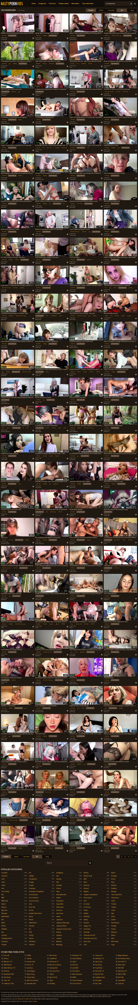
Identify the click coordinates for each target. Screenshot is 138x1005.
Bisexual (4, 913)
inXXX (36, 627)
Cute (30, 904)
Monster (86, 885)
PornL (105, 543)
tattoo (115, 287)
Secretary (87, 929)
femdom (117, 315)
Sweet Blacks (76, 958)
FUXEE (29, 955)
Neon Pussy (31, 974)
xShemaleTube (74, 123)
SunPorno (72, 711)
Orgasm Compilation (90, 895)
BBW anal (5, 901)
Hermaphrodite (61, 895)
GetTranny (72, 459)
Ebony (31, 916)
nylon (59, 428)
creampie (83, 63)
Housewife (60, 901)
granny (51, 456)
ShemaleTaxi (107, 95)
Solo (85, 945)
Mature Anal (88, 876)
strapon (129, 315)
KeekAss (3, 67)
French (31, 938)
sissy (64, 428)
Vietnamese (115, 923)
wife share (125, 91)
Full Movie (32, 941)
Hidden (58, 898)
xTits (71, 151)
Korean (58, 932)
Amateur (4, 876)
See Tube (98, 983)
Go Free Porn (76, 983)
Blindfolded (5, 916)
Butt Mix (121, 977)
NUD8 (74, 977)
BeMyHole (72, 263)
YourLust (37, 375)
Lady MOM (121, 980)
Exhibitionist (33, 923)
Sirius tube (121, 965)
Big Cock (4, 910)
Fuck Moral (98, 968)
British (4, 926)
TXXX (36, 403)
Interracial (59, 913)
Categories (42, 3)
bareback (88, 259)
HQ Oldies (98, 980)
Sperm (113, 873)
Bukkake (4, 929)
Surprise (114, 885)
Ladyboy (59, 935)
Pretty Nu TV (99, 971)
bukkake (121, 708)
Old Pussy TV (122, 971)
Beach (4, 904)
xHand (71, 375)
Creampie (32, 888)
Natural (86, 888)
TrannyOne (4, 39)
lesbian (17, 259)
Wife (112, 938)
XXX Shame (8, 965)
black (3, 428)
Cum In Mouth (33, 898)
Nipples (86, 891)
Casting (4, 935)
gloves (57, 624)
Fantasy (31, 926)
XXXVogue (38, 683)
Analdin (37, 67)
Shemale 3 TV (77, 955)
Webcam (114, 932)
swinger (44, 63)
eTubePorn (53, 958)
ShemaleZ (107, 123)
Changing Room (7, 938)
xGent (74, 962)
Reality (86, 913)
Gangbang (59, 873)
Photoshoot (88, 898)
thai (64, 203)
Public (86, 910)
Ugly (112, 913)
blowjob (38, 63)
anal (46, 512)
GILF (57, 882)
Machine (59, 941)
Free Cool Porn (55, 971)
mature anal (78, 624)
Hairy (58, 891)
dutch (60, 315)
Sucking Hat (53, 968)
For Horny (98, 965)
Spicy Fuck (98, 962)
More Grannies (77, 974)
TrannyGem (38, 123)
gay (10, 63)
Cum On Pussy (34, 901)
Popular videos (64, 3)
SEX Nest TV (99, 958)
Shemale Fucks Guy (90, 938)
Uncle (113, 916)
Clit (30, 873)
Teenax (29, 958)
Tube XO (121, 983)
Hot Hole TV (122, 962)
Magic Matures (123, 955)
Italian (58, 916)
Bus (3, 932)
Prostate (87, 904)
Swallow (114, 888)
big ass (9, 428)
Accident (4, 873)
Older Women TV (9, 968)
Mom (85, 882)
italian (123, 315)
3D (54, 792)
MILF (85, 879)
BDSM (63, 624)
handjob (72, 372)
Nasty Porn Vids (12, 3)
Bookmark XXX (9, 974)
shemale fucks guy (116, 35)
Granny (58, 888)
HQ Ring (52, 983)
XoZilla (105, 291)
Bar (3, 895)
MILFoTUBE (122, 974)
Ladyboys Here (100, 977)
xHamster (3, 207)
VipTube (72, 543)
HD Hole (6, 971)
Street (113, 879)
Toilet (113, 901)
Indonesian (60, 907)
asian (76, 652)
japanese (55, 484)
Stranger (114, 876)
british (60, 512)
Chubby (4, 945)
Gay (57, 876)
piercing (130, 287)
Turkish (113, 907)
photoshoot (117, 540)
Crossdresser (33, 895)
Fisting (31, 935)
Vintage (113, 926)
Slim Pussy (53, 955)
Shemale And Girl (89, 935)
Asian (3, 885)
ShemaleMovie (74, 431)
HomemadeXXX (5, 431)
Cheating (4, 941)
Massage (59, 945)
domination (53, 512)
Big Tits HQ (53, 977)
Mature (86, 873)
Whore (113, 935)
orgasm (51, 624)
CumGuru (30, 968)
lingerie (57, 456)
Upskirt (113, 920)
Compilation (33, 879)
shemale (4, 35)
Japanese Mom (61, 926)
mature (106, 315)
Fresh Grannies (77, 980)
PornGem (3, 95)
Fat (30, 929)
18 (97, 652)
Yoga (113, 945)
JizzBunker (107, 515)
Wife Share (115, 941)
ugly (110, 287)
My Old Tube (99, 974)
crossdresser (12, 35)
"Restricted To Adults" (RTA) (25, 999)
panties (47, 428)
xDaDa (52, 974)
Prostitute (87, 907)
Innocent (59, 910)
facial (46, 315)
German (59, 879)
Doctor (31, 910)
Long (132, 10)
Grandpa (59, 885)
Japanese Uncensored (63, 929)
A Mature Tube (9, 983)
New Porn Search (55, 965)
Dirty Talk (32, 907)
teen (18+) (49, 147)
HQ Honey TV (54, 962)
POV (85, 901)
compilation (54, 315)
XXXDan (106, 795)
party (83, 708)
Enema (31, 920)
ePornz (6, 958)
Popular (91, 10)
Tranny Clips (31, 977)
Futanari (31, 945)
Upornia (72, 515)
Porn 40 (6, 955)
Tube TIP (7, 980)
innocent (11, 540)
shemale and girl (109, 91)
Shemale (87, 932)
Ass (3, 888)
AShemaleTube (5, 123)
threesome (117, 568)
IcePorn (37, 95)
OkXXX (37, 151)
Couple (31, 885)
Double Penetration (35, 913)
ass (23, 428)
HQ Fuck (75, 965)
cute (77, 63)
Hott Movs (76, 971)
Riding (86, 920)
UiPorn (3, 515)
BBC (27, 428)
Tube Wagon (31, 971)
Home (34, 3)
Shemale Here (31, 983)
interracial (51, 63)
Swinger (113, 891)
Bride (3, 923)
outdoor (98, 372)
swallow (13, 680)
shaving (54, 428)
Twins (113, 910)
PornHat (106, 319)
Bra (3, 920)
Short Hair (87, 941)
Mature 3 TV (8, 962)
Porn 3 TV (30, 965)
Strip (112, 882)
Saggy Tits (87, 926)
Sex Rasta (7, 977)
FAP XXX (121, 968)
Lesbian (58, 938)
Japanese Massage (62, 923)
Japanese (59, 920)
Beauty (4, 907)
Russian (86, 923)
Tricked (113, 904)
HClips (105, 67)
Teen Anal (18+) (116, 895)
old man (90, 63)
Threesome (115, 898)
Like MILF (75, 968)
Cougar (31, 882)
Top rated (111, 10)
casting (72, 63)
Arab (3, 882)
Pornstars (52, 3)
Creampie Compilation (36, 891)
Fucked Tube (31, 962)
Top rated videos (88, 3)
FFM (30, 932)
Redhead (87, 916)
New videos (75, 3)
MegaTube (38, 319)
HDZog (37, 459)
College (31, 876)
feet (112, 315)
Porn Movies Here (124, 958)
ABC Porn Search (32, 980)
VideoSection (73, 39)
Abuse (35, 1001)
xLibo (51, 980)
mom (87, 147)
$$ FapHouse (39, 795)
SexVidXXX (72, 655)
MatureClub (38, 431)
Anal (3, 879)
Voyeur (113, 929)
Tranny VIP (98, 955)
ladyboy (45, 35)
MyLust (3, 795)
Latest (101, 10)
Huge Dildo (59, 904)
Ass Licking (5, 891)
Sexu (71, 67)
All (122, 10)
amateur (130, 540)
